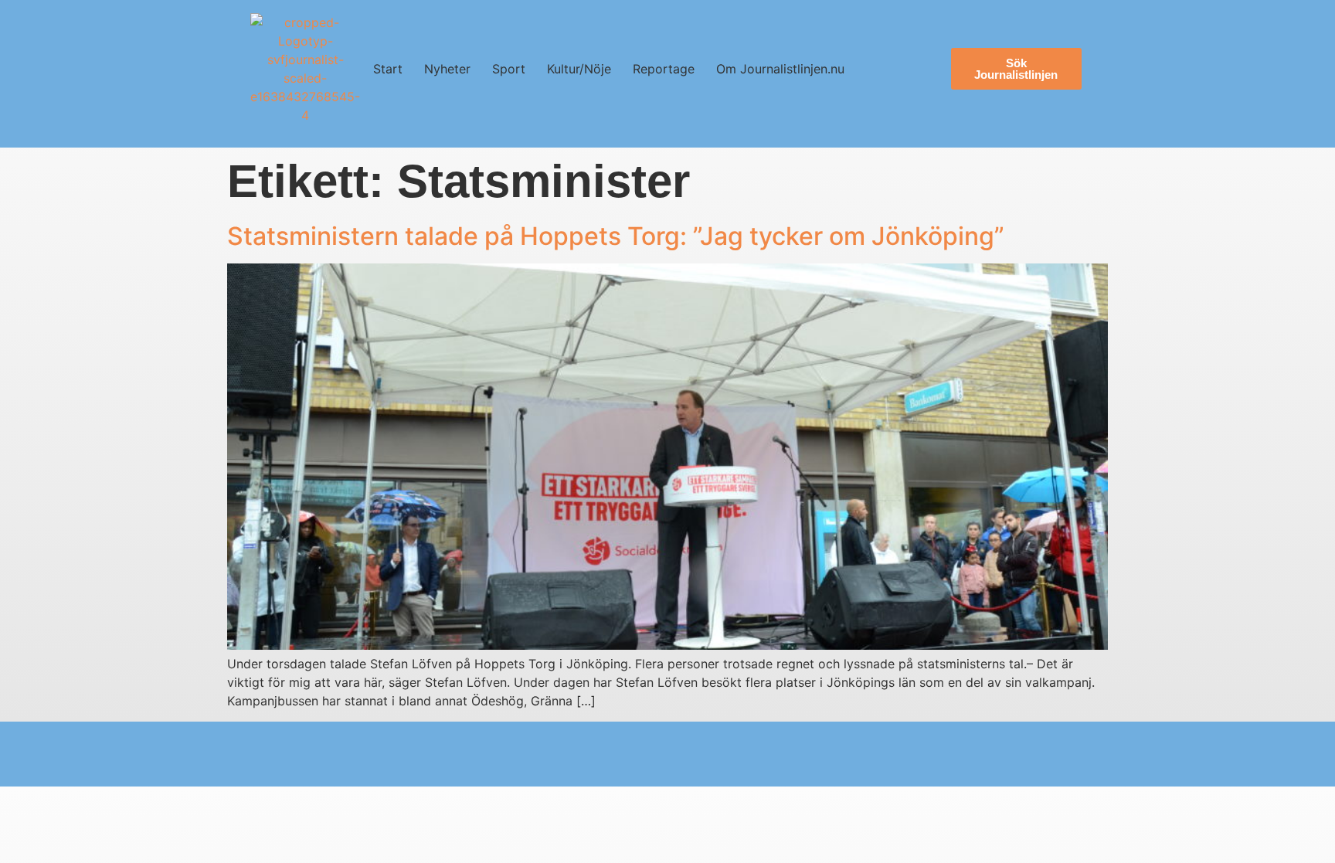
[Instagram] (275, 754)
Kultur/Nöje (579, 68)
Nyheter (447, 68)
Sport (508, 68)
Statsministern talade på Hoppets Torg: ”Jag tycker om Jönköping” (615, 236)
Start (388, 68)
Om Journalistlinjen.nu (780, 68)
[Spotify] (423, 754)
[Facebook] (374, 754)
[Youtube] (324, 754)
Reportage (664, 68)
